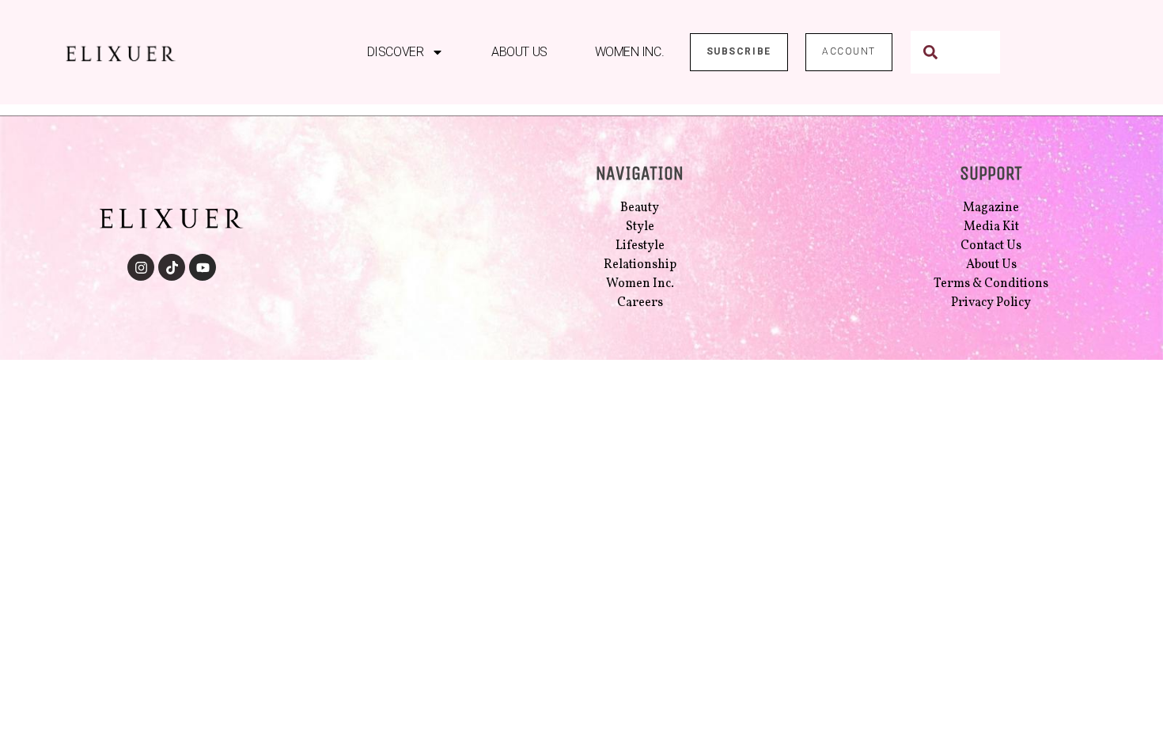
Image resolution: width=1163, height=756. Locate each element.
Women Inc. (630, 51)
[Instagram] (140, 267)
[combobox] (956, 52)
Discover (395, 51)
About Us (519, 51)
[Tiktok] (171, 267)
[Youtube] (202, 267)
